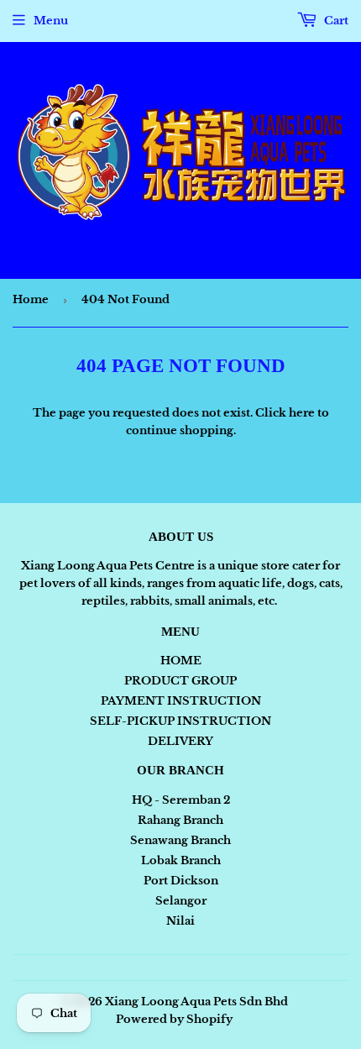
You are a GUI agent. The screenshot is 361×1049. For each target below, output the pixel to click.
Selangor (181, 901)
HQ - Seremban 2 (181, 800)
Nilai (180, 921)
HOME (180, 660)
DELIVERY (180, 741)
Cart (335, 20)
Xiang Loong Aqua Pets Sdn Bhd (196, 1001)
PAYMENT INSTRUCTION (181, 701)
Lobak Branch (181, 860)
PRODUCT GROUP (180, 681)
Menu (51, 20)
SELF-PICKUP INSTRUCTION (180, 721)
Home (31, 299)
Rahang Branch (180, 820)
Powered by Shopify (174, 1019)
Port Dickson (181, 880)
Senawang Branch (180, 840)
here (302, 413)
